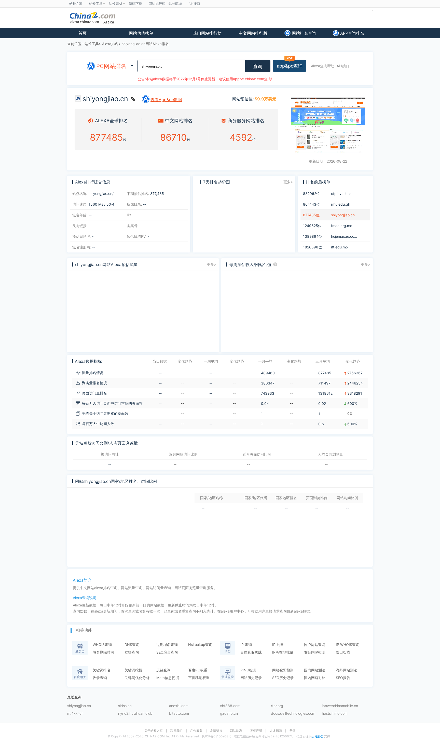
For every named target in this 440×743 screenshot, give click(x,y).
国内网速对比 (314, 677)
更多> (288, 182)
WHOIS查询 (102, 644)
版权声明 (256, 730)
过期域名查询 (167, 644)
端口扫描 (343, 652)
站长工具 (92, 44)
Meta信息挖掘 (167, 677)
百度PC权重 (197, 670)
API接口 (343, 66)
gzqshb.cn (229, 713)
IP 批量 (278, 644)
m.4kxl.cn (75, 713)
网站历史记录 (251, 677)
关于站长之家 (153, 730)
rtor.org (277, 706)
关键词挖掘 (133, 670)
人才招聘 (276, 730)
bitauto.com (179, 713)
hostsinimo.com (335, 713)
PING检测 (248, 670)
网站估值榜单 (141, 33)
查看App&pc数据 (166, 99)
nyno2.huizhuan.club (135, 713)
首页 (82, 33)
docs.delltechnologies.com (293, 713)
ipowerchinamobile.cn (340, 706)
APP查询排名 (351, 33)
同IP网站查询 (314, 644)
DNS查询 (132, 644)
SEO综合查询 (167, 652)
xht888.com (230, 706)
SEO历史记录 (283, 677)
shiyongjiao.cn (79, 706)
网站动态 (236, 730)
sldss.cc (125, 706)
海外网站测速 (346, 670)
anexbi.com (178, 706)
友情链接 (216, 730)
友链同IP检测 (314, 652)
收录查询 (100, 677)
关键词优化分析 (137, 677)
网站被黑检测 (283, 670)
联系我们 (176, 730)
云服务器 (318, 736)
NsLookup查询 (200, 644)
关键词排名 (102, 670)
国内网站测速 (314, 670)
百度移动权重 (199, 677)
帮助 (293, 730)
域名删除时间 (103, 652)
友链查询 (132, 652)
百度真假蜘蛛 (251, 652)
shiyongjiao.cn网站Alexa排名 (145, 44)
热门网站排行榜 (207, 33)
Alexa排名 (110, 44)
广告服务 (196, 730)
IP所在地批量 (282, 652)
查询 (257, 66)
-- (109, 464)
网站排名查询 (303, 33)
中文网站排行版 (253, 33)
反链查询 (163, 670)
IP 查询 (246, 644)
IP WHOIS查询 (347, 644)
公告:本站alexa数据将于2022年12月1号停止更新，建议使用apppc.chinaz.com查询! (205, 79)
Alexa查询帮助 (322, 66)
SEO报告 (343, 677)
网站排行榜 (157, 4)
